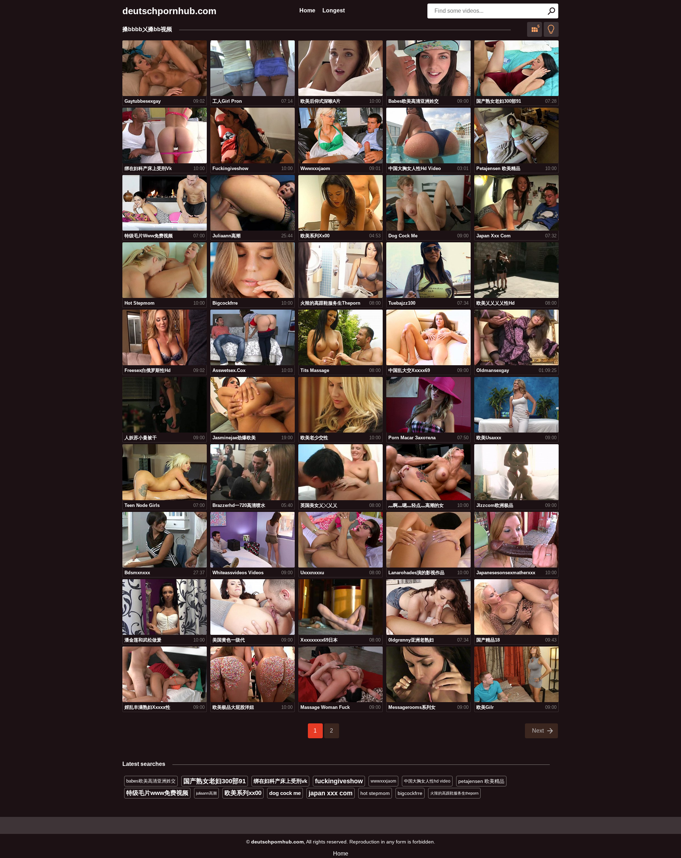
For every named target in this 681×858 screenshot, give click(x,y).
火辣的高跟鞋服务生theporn (454, 793)
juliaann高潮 (206, 793)
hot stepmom (375, 793)
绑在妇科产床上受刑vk (280, 781)
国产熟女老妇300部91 (214, 781)
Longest (333, 10)
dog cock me (285, 793)
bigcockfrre (410, 793)
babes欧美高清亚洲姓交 (151, 781)
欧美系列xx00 (243, 793)
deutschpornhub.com (169, 11)
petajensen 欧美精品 (481, 781)
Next (538, 731)
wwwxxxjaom (383, 781)
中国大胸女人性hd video (427, 781)
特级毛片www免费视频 (157, 793)
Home (307, 10)
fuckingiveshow (339, 781)
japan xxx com (331, 793)
